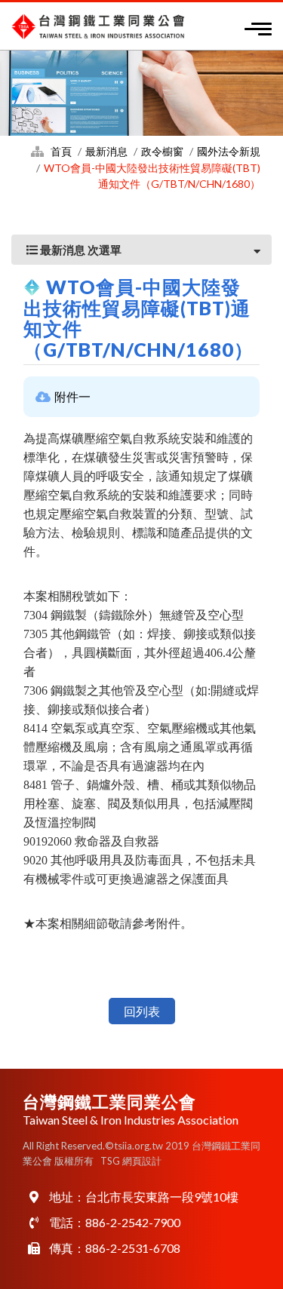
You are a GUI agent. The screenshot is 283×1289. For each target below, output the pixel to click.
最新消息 (106, 151)
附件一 (72, 396)
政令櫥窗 (162, 151)
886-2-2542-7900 (132, 1222)
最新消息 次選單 (80, 249)
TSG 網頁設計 (130, 1161)
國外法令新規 (228, 151)
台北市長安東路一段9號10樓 (161, 1196)
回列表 (142, 1011)
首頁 (61, 151)
